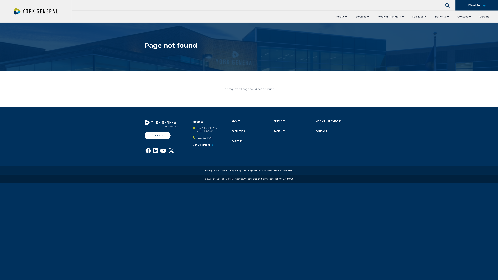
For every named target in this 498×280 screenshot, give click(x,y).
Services (361, 16)
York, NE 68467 (205, 131)
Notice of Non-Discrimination (278, 170)
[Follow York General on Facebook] (148, 151)
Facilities (417, 16)
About (340, 16)
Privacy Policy (212, 170)
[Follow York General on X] (171, 151)
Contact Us (157, 135)
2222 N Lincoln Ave (207, 128)
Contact (462, 16)
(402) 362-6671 (204, 137)
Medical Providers (389, 16)
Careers (484, 16)
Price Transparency (231, 170)
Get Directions (201, 145)
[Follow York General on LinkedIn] (155, 151)
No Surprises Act (252, 170)
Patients (440, 16)
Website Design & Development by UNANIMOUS (268, 179)
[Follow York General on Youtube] (163, 151)
